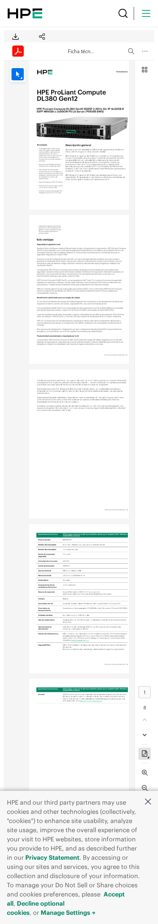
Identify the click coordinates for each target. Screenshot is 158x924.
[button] (148, 802)
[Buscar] (123, 13)
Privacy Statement (52, 857)
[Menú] (146, 13)
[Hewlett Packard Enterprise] (25, 13)
